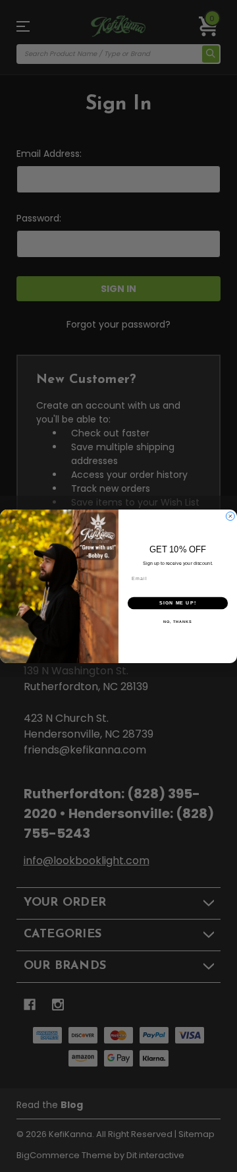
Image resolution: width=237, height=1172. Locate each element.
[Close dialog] (230, 515)
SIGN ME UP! (177, 602)
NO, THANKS (177, 621)
